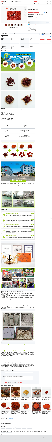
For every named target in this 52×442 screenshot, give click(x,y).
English (9, 437)
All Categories (3, 3)
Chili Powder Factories (16, 431)
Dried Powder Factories (9, 431)
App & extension (42, 3)
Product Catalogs (11, 418)
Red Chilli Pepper (40, 431)
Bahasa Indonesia (45, 437)
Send (6, 382)
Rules (50, 3)
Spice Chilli (45, 431)
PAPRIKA (14, 421)
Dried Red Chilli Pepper (34, 431)
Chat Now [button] (46, 12)
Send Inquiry (33, 12)
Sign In (29, 30)
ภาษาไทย (37, 437)
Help (38, 3)
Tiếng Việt (42, 437)
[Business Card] (50, 36)
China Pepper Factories (22, 431)
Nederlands (27, 437)
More (1, 434)
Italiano (22, 437)
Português (14, 437)
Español (11, 437)
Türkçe (39, 437)
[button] (36, 35)
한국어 (31, 437)
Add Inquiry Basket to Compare (14, 27)
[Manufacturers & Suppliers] (4, 1)
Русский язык (19, 437)
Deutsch (25, 437)
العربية (29, 437)
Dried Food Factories (3, 431)
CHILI (1, 421)
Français (17, 437)
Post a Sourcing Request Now (20, 382)
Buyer (35, 3)
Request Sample (41, 14)
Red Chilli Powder (29, 431)
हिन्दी (35, 437)
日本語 (33, 437)
